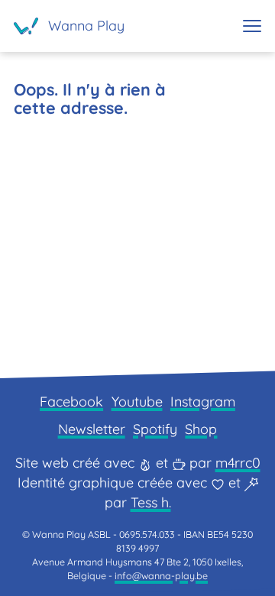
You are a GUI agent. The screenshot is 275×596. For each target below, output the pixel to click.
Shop (201, 429)
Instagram (202, 401)
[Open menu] (252, 26)
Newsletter (91, 429)
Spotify (155, 429)
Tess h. (151, 502)
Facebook (71, 401)
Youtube (137, 401)
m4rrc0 (237, 462)
